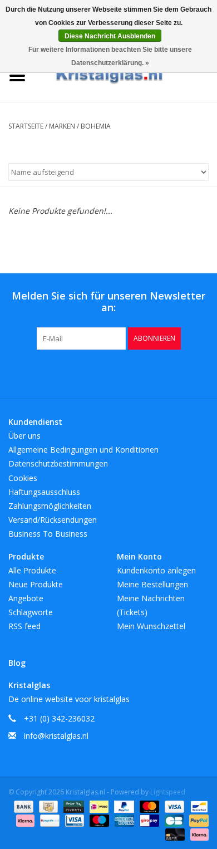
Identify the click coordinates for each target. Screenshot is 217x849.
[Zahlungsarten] (22, 806)
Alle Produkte (32, 570)
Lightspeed (167, 792)
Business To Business (47, 533)
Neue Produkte (35, 584)
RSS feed (24, 626)
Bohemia (96, 126)
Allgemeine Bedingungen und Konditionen (83, 449)
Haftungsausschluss (44, 492)
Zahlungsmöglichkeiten (49, 505)
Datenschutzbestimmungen (58, 463)
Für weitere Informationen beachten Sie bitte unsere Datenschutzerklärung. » (110, 56)
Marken (62, 126)
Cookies (22, 478)
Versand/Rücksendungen (52, 519)
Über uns (24, 435)
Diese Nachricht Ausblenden (110, 36)
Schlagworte (30, 612)
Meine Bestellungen (152, 584)
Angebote (25, 598)
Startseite (25, 126)
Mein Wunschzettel (151, 626)
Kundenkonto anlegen (156, 570)
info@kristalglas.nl (56, 735)
